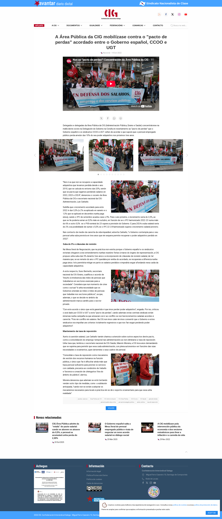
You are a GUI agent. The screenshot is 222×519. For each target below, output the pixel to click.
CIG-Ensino (134, 399)
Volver (111, 408)
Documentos (73, 25)
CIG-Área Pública (123, 399)
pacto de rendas (153, 399)
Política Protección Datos (97, 475)
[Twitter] (147, 482)
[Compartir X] (101, 118)
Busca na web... (180, 25)
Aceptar (212, 513)
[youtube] (154, 482)
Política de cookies (94, 479)
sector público (141, 402)
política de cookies (180, 505)
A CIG (54, 25)
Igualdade (95, 25)
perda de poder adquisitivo (108, 402)
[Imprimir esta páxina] (120, 118)
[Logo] (111, 14)
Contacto (158, 25)
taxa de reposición (152, 402)
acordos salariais (83, 399)
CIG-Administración (110, 399)
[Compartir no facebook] (107, 118)
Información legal (94, 471)
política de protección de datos (205, 505)
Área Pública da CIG (96, 399)
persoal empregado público (126, 402)
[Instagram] (151, 482)
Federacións (116, 25)
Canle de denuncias (95, 483)
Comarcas (137, 25)
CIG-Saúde (143, 399)
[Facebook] (143, 482)
